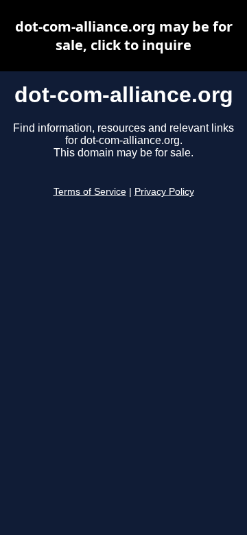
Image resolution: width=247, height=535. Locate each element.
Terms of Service (90, 192)
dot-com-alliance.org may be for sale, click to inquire (124, 35)
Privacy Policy (164, 192)
